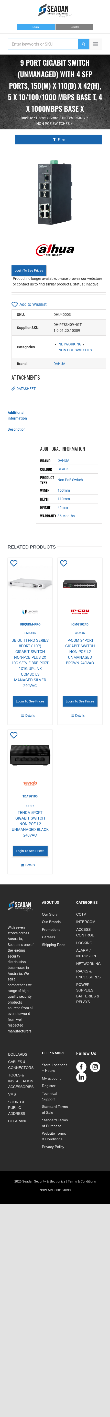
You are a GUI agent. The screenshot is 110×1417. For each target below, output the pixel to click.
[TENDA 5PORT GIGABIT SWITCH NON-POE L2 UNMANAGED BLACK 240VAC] (30, 758)
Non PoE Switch (70, 480)
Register (74, 26)
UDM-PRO (30, 633)
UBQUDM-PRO (30, 624)
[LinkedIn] (81, 1077)
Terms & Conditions (82, 1181)
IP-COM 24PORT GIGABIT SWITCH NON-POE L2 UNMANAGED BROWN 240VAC (80, 651)
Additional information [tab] (17, 415)
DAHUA (59, 364)
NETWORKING (70, 344)
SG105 (30, 805)
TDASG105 (30, 796)
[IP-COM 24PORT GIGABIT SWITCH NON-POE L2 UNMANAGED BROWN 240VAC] (80, 586)
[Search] (83, 44)
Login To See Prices (29, 270)
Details (30, 715)
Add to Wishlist (33, 304)
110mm (64, 499)
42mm (63, 508)
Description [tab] (17, 429)
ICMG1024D (80, 624)
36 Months (66, 516)
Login (35, 26)
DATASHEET (26, 389)
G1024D (80, 633)
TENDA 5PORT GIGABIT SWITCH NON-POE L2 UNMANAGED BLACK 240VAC (30, 824)
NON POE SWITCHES (75, 350)
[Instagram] (95, 1067)
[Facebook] (81, 1067)
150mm (64, 490)
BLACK (63, 469)
